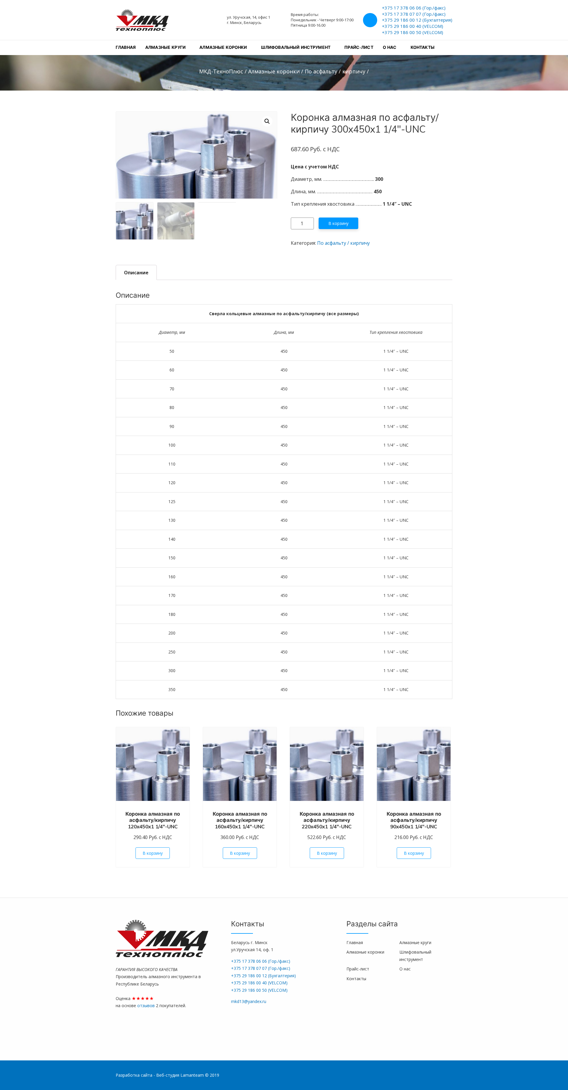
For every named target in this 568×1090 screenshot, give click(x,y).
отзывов (146, 1005)
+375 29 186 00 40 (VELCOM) (412, 26)
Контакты (423, 47)
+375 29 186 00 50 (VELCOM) (412, 32)
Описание (136, 272)
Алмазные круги (165, 47)
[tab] (136, 272)
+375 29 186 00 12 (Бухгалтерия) (417, 20)
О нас (390, 47)
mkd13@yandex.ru (248, 1001)
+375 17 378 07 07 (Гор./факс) (414, 14)
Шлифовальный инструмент (295, 47)
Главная (126, 47)
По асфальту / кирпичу (343, 243)
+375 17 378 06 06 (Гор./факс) (414, 8)
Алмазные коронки (223, 47)
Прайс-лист (358, 47)
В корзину (338, 223)
